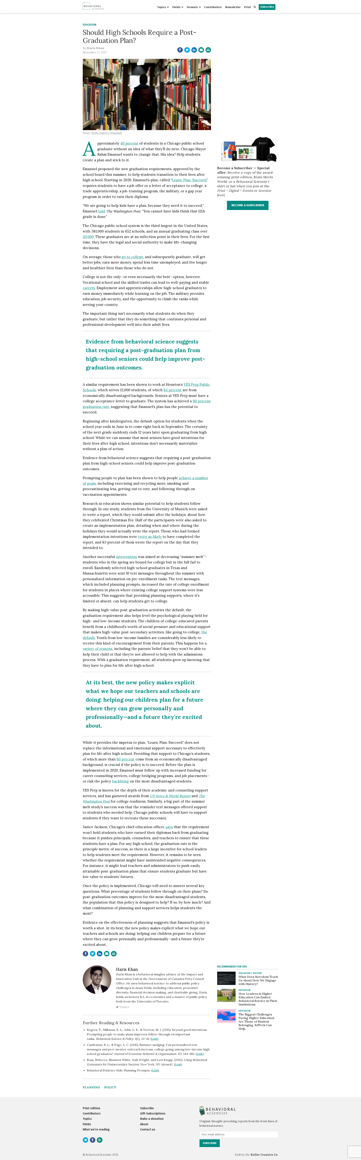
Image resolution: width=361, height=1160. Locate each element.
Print (247, 7)
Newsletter (233, 7)
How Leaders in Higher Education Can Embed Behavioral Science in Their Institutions (258, 999)
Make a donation (152, 1119)
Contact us (147, 1129)
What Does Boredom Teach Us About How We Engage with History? (258, 980)
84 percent (173, 390)
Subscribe (267, 6)
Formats (192, 7)
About (144, 1124)
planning (91, 1087)
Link (154, 1039)
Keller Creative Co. (264, 1154)
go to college (132, 257)
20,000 (88, 236)
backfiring (120, 781)
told (101, 211)
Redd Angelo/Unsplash (107, 133)
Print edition (91, 1108)
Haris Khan (95, 48)
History (257, 973)
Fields (176, 7)
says (169, 827)
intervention (126, 556)
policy (110, 1087)
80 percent (126, 759)
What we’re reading (96, 1129)
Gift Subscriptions (152, 1113)
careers (89, 288)
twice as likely (150, 536)
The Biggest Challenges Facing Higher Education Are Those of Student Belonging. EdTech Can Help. (256, 1021)
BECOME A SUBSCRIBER (247, 205)
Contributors (213, 7)
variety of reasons (97, 648)
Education (89, 24)
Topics (161, 7)
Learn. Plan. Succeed (189, 180)
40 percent (129, 143)
